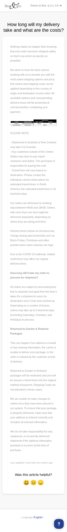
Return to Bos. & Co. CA (46, 5)
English (38, 517)
